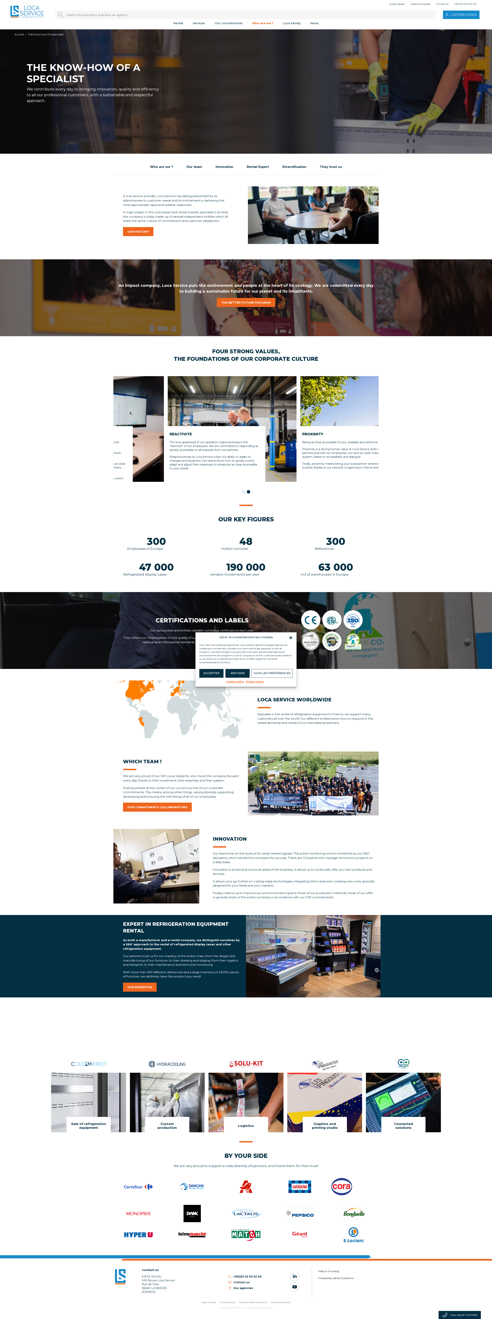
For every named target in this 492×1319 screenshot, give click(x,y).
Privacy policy (255, 681)
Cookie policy (235, 681)
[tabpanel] (179, 429)
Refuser (238, 673)
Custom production (167, 1126)
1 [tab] (243, 492)
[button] (291, 637)
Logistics (246, 1126)
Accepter (211, 673)
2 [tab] (248, 492)
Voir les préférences (272, 673)
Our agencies (243, 1288)
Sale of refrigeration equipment (88, 1126)
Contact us (241, 1282)
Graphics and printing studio (325, 1126)
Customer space (463, 15)
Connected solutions (403, 1126)
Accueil (19, 34)
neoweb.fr (267, 1307)
